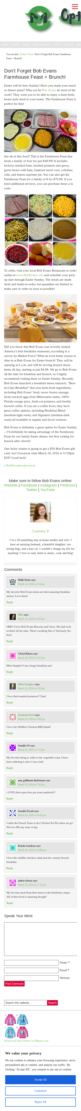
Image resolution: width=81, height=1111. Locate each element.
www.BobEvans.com (29, 275)
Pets (57, 44)
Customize (40, 1090)
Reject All (40, 1102)
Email (63, 970)
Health (68, 44)
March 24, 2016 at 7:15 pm (31, 749)
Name (63, 962)
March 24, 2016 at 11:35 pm (32, 884)
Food (26, 44)
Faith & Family (41, 44)
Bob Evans (49, 90)
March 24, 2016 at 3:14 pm (31, 584)
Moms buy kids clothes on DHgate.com (26, 1040)
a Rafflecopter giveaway (20, 465)
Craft (15, 44)
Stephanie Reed (26, 715)
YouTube (47, 490)
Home (5, 44)
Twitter (31, 490)
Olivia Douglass (26, 684)
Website (11, 485)
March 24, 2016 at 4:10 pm (31, 618)
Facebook (29, 485)
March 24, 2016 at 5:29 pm (31, 688)
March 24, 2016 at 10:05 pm (32, 815)
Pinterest (67, 485)
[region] (40, 1078)
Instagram (48, 485)
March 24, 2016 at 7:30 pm (31, 784)
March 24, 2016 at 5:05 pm (31, 657)
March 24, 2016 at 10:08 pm (32, 850)
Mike (20, 614)
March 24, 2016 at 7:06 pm (31, 719)
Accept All (40, 1079)
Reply (9, 602)
